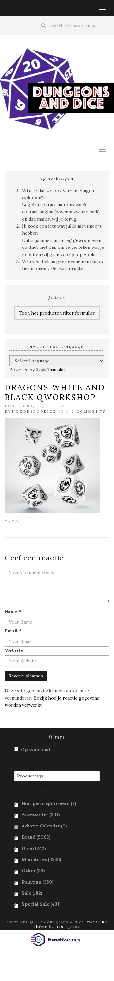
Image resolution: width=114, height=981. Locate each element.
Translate (58, 370)
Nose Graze (68, 926)
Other (33, 870)
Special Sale (41, 904)
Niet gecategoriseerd (49, 803)
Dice (34, 848)
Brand (36, 837)
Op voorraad (35, 749)
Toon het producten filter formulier (57, 313)
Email (13, 631)
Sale (32, 893)
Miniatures (41, 859)
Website (14, 650)
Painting (38, 882)
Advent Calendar (44, 826)
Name (13, 611)
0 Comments (89, 411)
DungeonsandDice (30, 411)
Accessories (41, 814)
